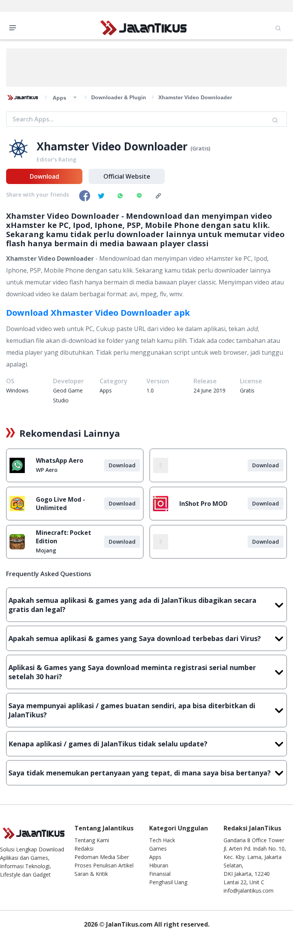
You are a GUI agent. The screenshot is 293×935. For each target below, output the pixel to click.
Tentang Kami (91, 840)
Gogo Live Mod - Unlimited (60, 503)
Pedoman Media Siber (101, 857)
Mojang (46, 550)
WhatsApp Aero (59, 460)
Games (158, 848)
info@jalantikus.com (249, 890)
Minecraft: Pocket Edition (63, 536)
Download (44, 176)
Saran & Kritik (91, 873)
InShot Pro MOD (203, 503)
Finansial (160, 873)
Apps (155, 857)
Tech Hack (162, 840)
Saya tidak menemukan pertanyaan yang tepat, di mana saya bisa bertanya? (139, 772)
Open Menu (14, 27)
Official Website (126, 176)
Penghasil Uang (168, 882)
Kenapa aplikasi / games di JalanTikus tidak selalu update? (108, 743)
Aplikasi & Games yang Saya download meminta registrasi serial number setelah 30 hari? (132, 672)
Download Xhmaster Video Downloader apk (98, 312)
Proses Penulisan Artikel (104, 865)
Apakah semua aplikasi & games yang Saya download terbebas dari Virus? (134, 638)
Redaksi (83, 848)
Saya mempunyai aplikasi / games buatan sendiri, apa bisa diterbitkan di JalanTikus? (131, 710)
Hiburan (158, 865)
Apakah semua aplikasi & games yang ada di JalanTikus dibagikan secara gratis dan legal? (132, 605)
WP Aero (47, 469)
